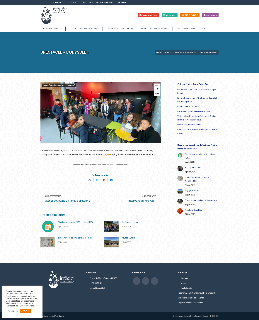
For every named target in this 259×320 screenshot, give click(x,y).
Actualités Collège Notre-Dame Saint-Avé (59, 85)
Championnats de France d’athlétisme (201, 200)
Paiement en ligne (150, 15)
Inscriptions (170, 15)
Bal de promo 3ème (130, 222)
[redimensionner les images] (47, 226)
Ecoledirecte (211, 15)
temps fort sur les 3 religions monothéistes (76, 238)
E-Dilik (213, 316)
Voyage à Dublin (128, 238)
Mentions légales (47, 316)
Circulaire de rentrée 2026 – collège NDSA (75, 222)
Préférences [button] (12, 311)
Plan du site (59, 316)
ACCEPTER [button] (25, 311)
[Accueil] (41, 2)
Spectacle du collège (193, 210)
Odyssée (107, 154)
